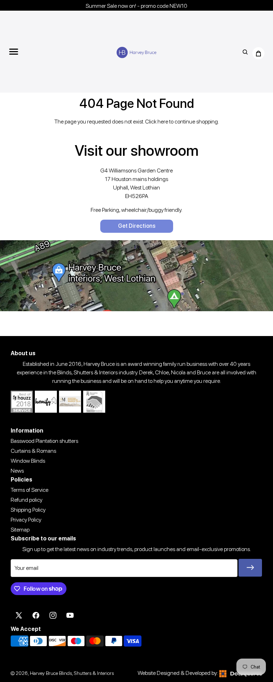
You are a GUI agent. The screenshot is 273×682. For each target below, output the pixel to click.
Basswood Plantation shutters (44, 441)
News (17, 470)
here (162, 121)
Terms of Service (29, 489)
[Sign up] (250, 568)
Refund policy (26, 499)
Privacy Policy (26, 519)
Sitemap (20, 529)
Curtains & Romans (33, 450)
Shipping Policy (28, 509)
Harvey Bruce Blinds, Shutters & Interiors (72, 673)
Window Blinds (28, 460)
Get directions (136, 225)
